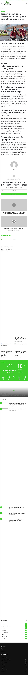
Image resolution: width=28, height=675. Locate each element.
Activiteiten (4, 636)
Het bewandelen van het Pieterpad (17, 507)
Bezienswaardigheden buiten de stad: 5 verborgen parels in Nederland (6, 353)
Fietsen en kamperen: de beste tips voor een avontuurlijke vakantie (7, 248)
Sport (3, 634)
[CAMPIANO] (7, 3)
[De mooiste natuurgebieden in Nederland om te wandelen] (4, 567)
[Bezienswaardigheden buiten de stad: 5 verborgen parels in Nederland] (7, 346)
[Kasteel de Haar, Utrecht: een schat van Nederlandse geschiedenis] (4, 405)
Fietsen (7, 8)
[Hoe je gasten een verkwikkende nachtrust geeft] (21, 287)
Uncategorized (5, 632)
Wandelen (4, 630)
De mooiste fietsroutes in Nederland (18, 409)
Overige (3, 638)
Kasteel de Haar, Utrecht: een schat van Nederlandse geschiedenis (17, 404)
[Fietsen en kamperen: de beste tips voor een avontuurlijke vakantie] (7, 242)
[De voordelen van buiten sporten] (4, 515)
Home (3, 8)
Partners (2, 650)
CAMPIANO (3, 646)
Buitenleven (4, 623)
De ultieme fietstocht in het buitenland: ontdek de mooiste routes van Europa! (21, 353)
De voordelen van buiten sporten (17, 513)
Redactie (4, 22)
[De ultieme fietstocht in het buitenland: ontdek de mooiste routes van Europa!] (21, 346)
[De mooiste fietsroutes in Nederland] (4, 457)
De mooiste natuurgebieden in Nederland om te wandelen (16, 519)
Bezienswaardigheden (6, 626)
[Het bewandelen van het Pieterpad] (4, 509)
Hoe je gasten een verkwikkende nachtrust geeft (20, 338)
